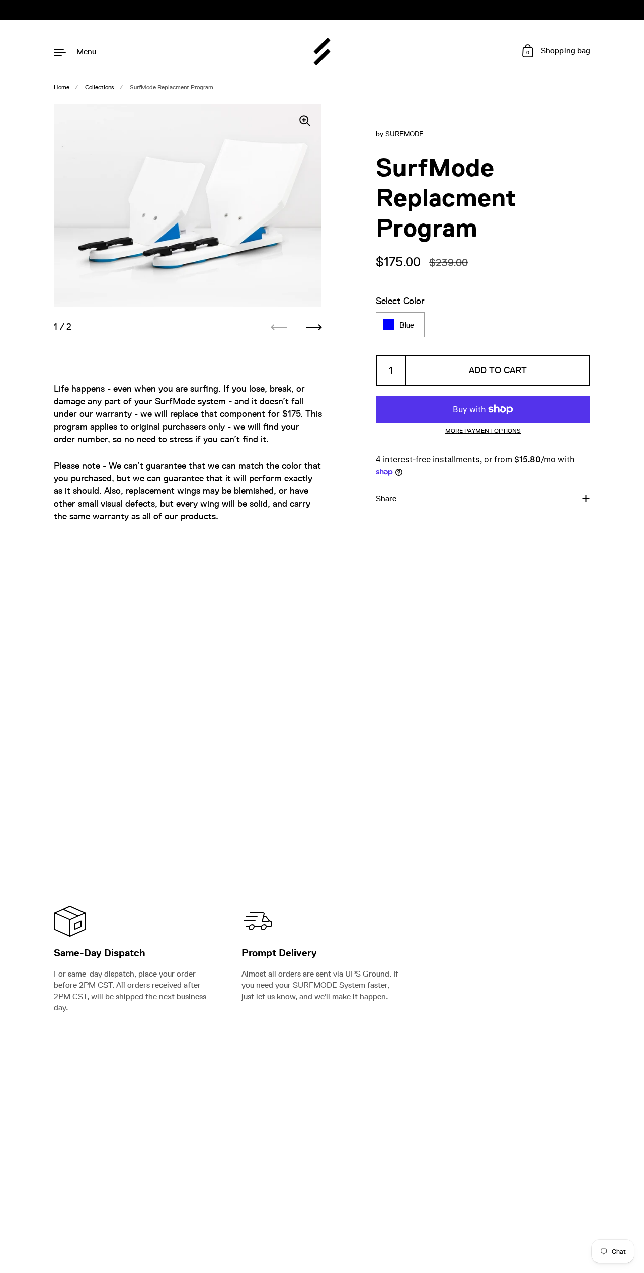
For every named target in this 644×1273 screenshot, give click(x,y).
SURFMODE (404, 133)
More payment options (483, 431)
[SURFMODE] (322, 51)
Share (386, 498)
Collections (99, 87)
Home (61, 87)
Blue (406, 324)
